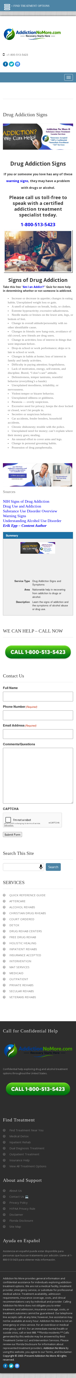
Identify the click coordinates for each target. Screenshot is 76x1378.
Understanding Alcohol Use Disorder (32, 521)
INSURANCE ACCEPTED (25, 955)
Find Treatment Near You (26, 1130)
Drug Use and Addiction (22, 506)
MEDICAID (16, 973)
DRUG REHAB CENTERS (25, 931)
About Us (15, 1190)
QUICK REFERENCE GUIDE (27, 895)
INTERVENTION (20, 961)
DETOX (14, 925)
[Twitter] (11, 64)
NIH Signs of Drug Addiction (26, 501)
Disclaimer (16, 1214)
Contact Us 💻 (19, 1196)
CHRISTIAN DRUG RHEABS (27, 913)
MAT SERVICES (19, 967)
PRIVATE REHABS (21, 985)
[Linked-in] (17, 1365)
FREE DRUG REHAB (22, 937)
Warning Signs (14, 516)
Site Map (15, 1226)
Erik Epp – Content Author (25, 525)
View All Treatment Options (27, 1166)
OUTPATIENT (18, 979)
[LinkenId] (17, 64)
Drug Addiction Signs (25, 114)
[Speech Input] (41, 867)
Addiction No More (54, 1348)
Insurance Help (19, 1160)
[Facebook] (5, 64)
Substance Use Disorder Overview (30, 511)
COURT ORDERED (21, 919)
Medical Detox (19, 1136)
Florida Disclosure (21, 1220)
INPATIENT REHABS (23, 949)
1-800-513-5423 (38, 224)
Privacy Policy (18, 1202)
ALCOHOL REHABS (22, 907)
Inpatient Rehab (20, 1142)
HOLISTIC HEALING (22, 943)
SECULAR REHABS (21, 991)
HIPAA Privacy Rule (22, 1208)
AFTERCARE (17, 901)
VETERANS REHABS (22, 997)
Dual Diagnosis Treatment (26, 1148)
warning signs (17, 181)
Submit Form (12, 834)
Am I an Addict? (33, 287)
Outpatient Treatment (24, 1154)
